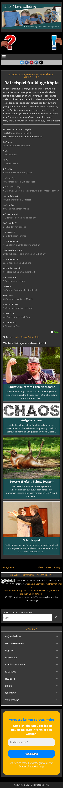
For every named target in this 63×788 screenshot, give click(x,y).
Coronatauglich (18, 74)
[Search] (41, 62)
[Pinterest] (31, 62)
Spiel (37, 337)
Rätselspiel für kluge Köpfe (31, 83)
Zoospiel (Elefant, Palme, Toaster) (31, 481)
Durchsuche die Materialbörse (17, 612)
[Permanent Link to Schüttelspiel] (31, 519)
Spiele (36, 77)
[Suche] (56, 617)
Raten (31, 337)
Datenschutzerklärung (31, 766)
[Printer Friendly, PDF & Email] (54, 331)
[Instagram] (36, 62)
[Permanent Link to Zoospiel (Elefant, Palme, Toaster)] (31, 458)
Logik (16, 337)
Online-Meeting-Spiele (35, 74)
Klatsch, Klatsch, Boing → (50, 567)
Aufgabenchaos (31, 420)
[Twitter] (22, 62)
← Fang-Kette (7, 567)
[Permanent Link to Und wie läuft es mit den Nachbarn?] (31, 365)
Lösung (23, 337)
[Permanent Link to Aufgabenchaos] (31, 411)
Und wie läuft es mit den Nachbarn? (31, 387)
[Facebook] (27, 62)
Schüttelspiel (31, 540)
